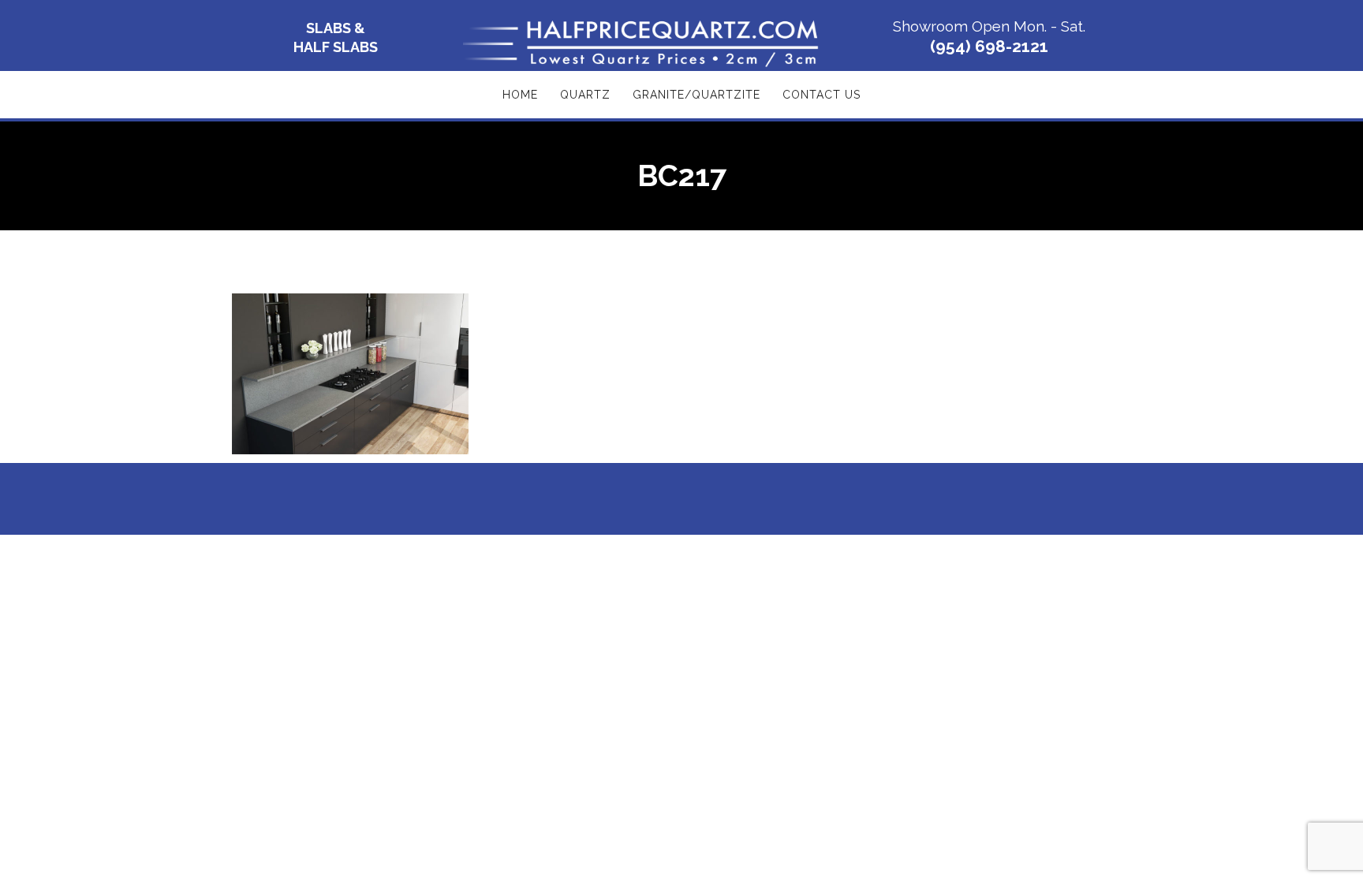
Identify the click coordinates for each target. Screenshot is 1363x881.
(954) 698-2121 (989, 46)
